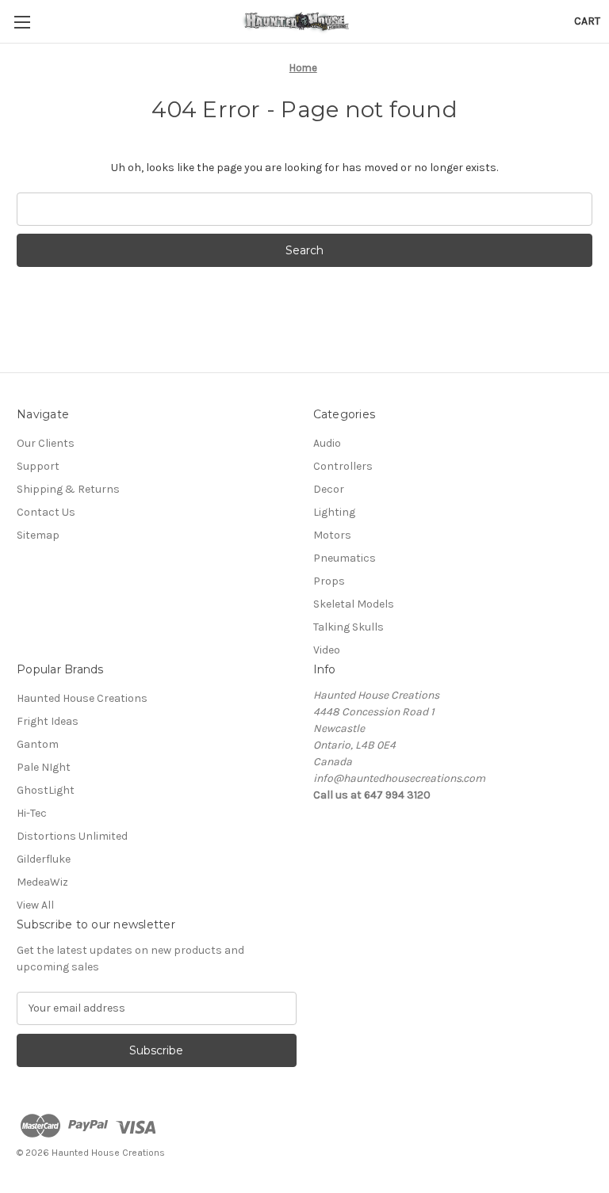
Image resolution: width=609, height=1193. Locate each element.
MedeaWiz (42, 882)
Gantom (38, 744)
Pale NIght (44, 767)
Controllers (343, 466)
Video (326, 650)
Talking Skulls (348, 627)
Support (38, 466)
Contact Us (46, 512)
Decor (328, 489)
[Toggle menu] (22, 22)
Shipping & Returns (68, 489)
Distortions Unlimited (72, 836)
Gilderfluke (44, 859)
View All (35, 905)
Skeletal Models (353, 604)
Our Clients (46, 443)
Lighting (334, 512)
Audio (327, 443)
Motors (332, 535)
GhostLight (46, 790)
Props (329, 581)
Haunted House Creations (82, 698)
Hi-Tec (32, 813)
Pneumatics (344, 558)
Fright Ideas (48, 721)
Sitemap (38, 535)
